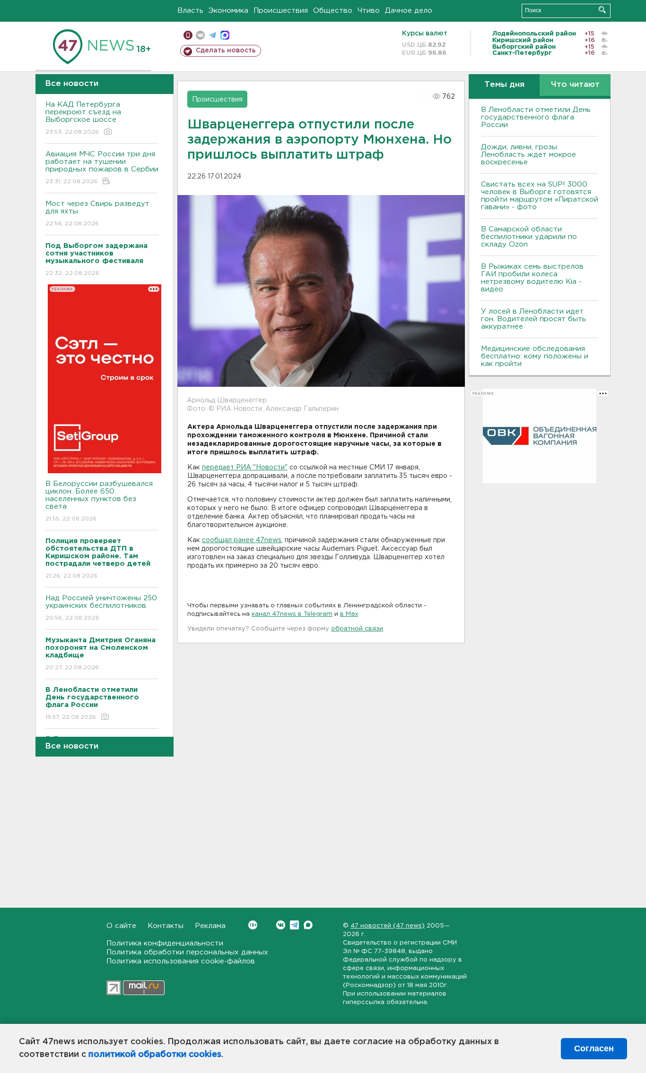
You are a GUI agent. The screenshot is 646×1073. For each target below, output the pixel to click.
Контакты (165, 926)
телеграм (212, 35)
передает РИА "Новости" (245, 467)
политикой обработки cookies (154, 1054)
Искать (602, 9)
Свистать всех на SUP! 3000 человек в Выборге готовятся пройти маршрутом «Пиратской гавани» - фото (539, 195)
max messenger (224, 35)
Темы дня (504, 84)
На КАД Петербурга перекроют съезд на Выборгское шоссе (83, 118)
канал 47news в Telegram (292, 614)
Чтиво (369, 11)
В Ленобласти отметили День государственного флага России (536, 117)
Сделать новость (226, 50)
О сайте (121, 926)
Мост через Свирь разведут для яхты (97, 213)
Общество (332, 11)
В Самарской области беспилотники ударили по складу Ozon (529, 236)
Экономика (228, 11)
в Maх (349, 614)
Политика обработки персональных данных (187, 952)
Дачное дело (408, 11)
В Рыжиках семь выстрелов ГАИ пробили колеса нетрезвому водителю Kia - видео (532, 278)
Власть (190, 11)
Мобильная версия (187, 35)
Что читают (575, 84)
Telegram (294, 924)
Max (308, 924)
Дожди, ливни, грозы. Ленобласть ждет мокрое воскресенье (528, 154)
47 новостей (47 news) (387, 925)
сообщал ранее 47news (241, 540)
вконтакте (200, 35)
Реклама (210, 926)
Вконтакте (280, 924)
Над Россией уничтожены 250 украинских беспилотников (101, 608)
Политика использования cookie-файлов (180, 961)
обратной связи (357, 628)
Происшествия (280, 11)
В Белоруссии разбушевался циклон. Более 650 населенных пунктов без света (99, 501)
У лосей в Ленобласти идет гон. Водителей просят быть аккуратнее (533, 319)
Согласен (594, 1048)
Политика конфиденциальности (164, 943)
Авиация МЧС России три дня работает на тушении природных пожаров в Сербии (101, 167)
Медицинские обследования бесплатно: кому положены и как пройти (534, 356)
